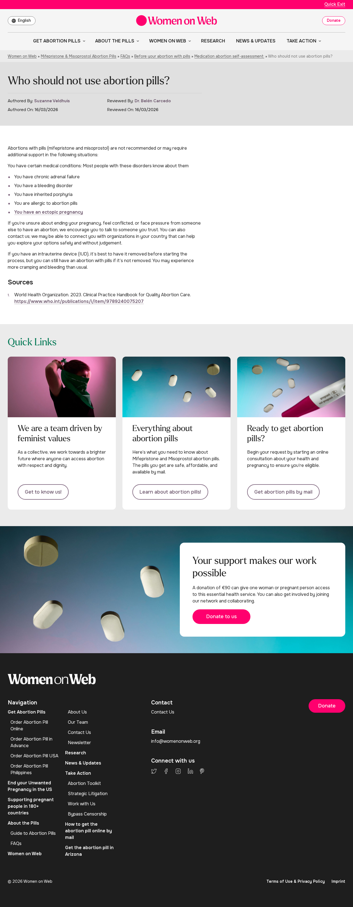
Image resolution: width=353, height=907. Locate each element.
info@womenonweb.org (175, 741)
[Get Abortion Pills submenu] (83, 40)
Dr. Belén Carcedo (153, 101)
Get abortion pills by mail (283, 492)
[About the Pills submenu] (136, 40)
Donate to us (221, 616)
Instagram (178, 771)
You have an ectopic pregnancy (48, 212)
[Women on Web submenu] (188, 40)
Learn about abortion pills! (170, 492)
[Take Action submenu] (318, 40)
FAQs (125, 56)
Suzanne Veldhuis (52, 101)
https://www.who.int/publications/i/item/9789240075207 (79, 301)
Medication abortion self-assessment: (229, 56)
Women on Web (22, 56)
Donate (334, 20)
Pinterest (202, 771)
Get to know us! (43, 492)
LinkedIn (190, 771)
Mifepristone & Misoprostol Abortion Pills (78, 56)
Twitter (154, 771)
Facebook (166, 771)
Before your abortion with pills (162, 56)
